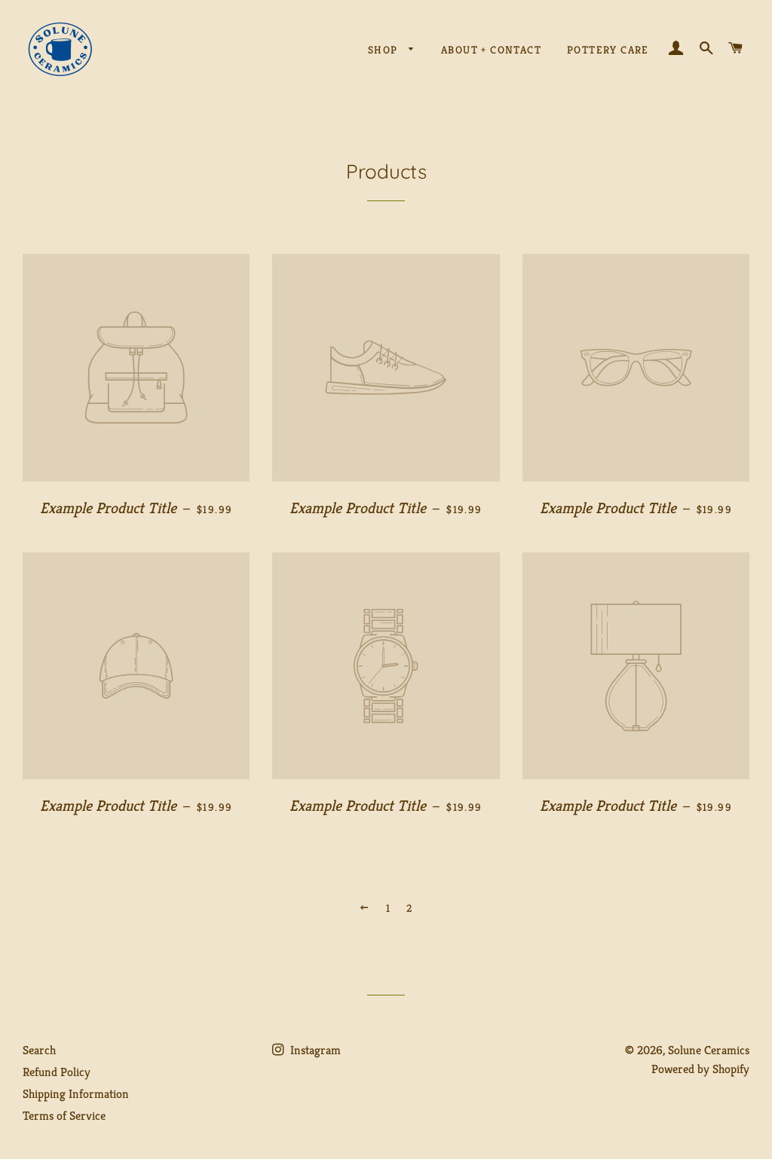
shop (384, 50)
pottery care (608, 50)
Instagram (314, 1050)
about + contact (491, 50)
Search (39, 1050)
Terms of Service (64, 1116)
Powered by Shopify (700, 1069)
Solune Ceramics (708, 1050)
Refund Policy (56, 1072)
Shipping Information (76, 1094)
